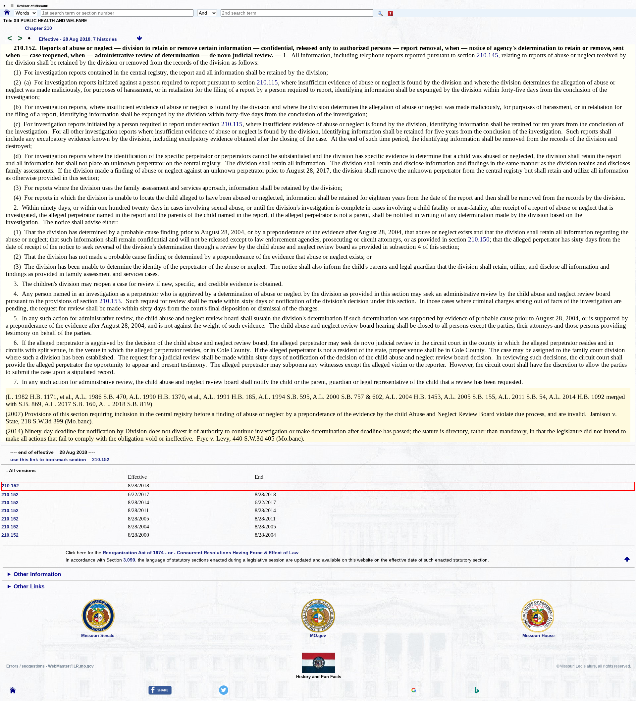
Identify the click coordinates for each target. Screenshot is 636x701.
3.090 (129, 560)
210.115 (267, 82)
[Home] (7, 12)
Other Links (29, 586)
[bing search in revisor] (477, 691)
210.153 (110, 300)
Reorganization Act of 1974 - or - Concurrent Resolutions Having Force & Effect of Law (200, 552)
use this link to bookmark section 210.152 (59, 459)
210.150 (479, 239)
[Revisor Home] (13, 691)
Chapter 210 (38, 28)
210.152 (10, 485)
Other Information (37, 574)
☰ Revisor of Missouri (27, 6)
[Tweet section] (223, 693)
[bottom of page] (139, 39)
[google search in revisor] (413, 690)
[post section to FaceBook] (160, 693)
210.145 (487, 55)
